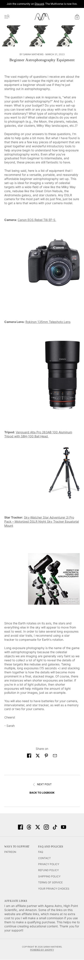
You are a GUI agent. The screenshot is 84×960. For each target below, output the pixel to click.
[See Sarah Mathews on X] (37, 827)
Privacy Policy (48, 864)
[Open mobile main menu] (6, 16)
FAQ (40, 852)
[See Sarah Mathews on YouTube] (63, 827)
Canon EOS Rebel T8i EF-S (37, 220)
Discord (39, 3)
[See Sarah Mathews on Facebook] (20, 827)
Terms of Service (50, 882)
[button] (29, 755)
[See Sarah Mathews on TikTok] (55, 827)
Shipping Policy (49, 876)
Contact (44, 858)
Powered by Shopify (42, 949)
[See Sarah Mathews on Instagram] (46, 827)
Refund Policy (48, 870)
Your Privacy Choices (53, 888)
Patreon (10, 852)
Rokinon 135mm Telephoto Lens (47, 322)
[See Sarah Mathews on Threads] (29, 827)
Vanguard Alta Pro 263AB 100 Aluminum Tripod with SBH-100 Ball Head (38, 434)
